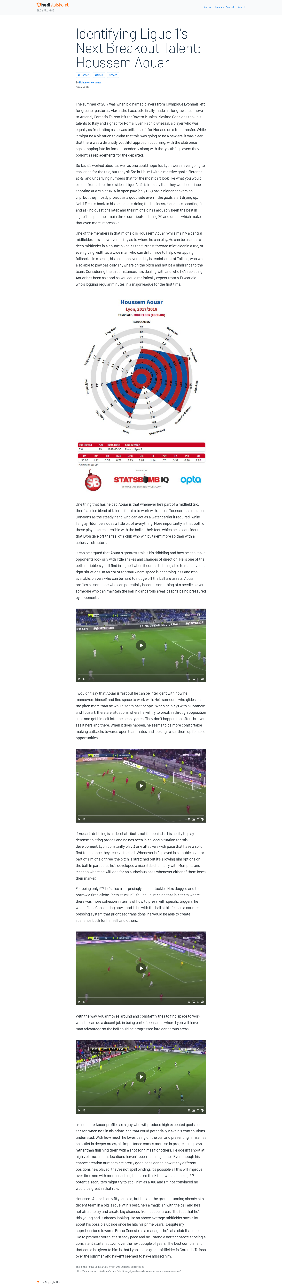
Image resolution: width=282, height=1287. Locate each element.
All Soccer (83, 75)
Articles (99, 75)
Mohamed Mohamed (90, 82)
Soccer (208, 7)
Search (241, 7)
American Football (224, 7)
